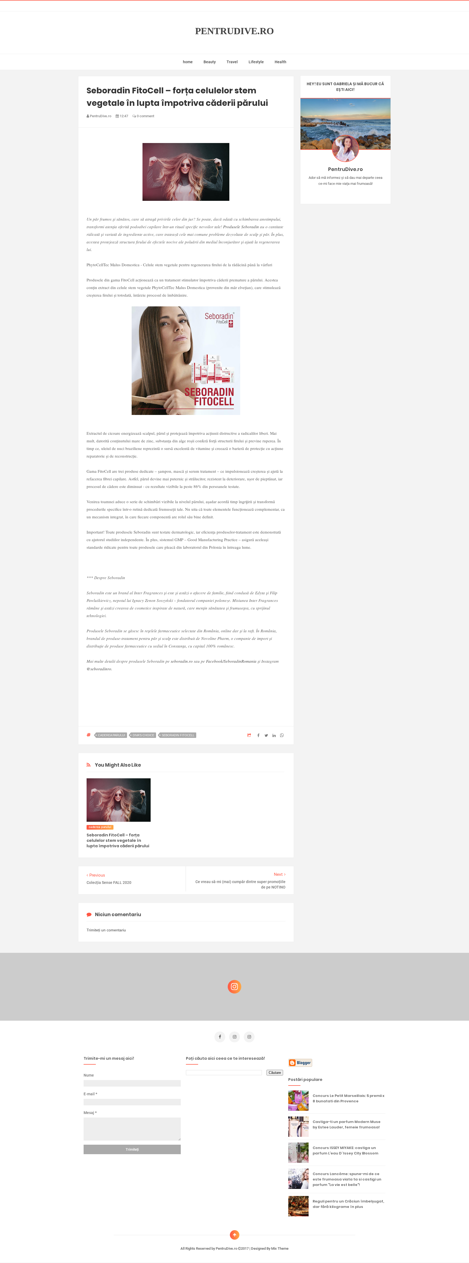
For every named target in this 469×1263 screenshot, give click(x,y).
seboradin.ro (182, 661)
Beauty (210, 62)
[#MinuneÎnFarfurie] (337, 192)
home (188, 62)
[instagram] (234, 1037)
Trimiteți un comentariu (106, 930)
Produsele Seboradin (241, 226)
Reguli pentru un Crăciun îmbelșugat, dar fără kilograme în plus (348, 1204)
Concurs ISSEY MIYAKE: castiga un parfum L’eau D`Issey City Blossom (345, 1150)
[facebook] (219, 1037)
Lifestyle (256, 62)
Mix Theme (280, 1248)
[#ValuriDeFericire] (345, 192)
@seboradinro (99, 668)
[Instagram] (329, 192)
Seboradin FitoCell (178, 735)
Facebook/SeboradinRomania (231, 661)
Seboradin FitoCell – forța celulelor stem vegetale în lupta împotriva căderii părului (118, 840)
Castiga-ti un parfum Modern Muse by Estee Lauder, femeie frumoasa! (347, 1124)
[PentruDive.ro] (353, 192)
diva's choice (143, 735)
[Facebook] (361, 192)
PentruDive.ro (234, 31)
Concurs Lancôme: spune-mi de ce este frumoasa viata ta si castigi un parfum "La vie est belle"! (347, 1179)
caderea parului (111, 735)
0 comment (145, 116)
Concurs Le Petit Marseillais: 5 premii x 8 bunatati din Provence (348, 1098)
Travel (232, 62)
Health (280, 62)
